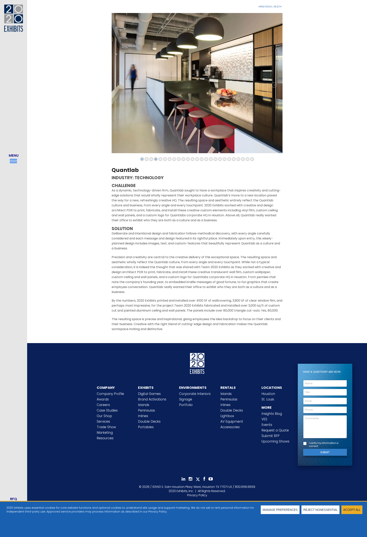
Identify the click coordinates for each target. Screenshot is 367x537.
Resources (105, 438)
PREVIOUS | (266, 6)
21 (233, 159)
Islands (143, 405)
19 (224, 159)
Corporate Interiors (195, 393)
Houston (268, 393)
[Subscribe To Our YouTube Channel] (210, 479)
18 (220, 159)
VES (264, 419)
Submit (325, 452)
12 (192, 159)
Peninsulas (146, 410)
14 (201, 159)
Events (266, 424)
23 (243, 159)
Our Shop (104, 416)
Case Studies (107, 410)
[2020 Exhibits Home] (197, 364)
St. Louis (267, 399)
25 (252, 159)
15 (206, 159)
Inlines (143, 416)
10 (183, 159)
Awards (103, 399)
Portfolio (186, 405)
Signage (185, 399)
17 (215, 159)
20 (229, 159)
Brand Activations (152, 399)
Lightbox (227, 416)
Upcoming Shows (275, 441)
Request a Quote (275, 430)
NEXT (277, 6)
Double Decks (149, 421)
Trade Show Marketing (106, 430)
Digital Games (149, 393)
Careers (103, 405)
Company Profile (110, 393)
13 (197, 159)
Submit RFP (270, 436)
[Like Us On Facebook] (204, 479)
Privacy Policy (197, 495)
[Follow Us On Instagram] (190, 479)
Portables (146, 427)
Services (103, 421)
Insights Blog (271, 413)
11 (188, 159)
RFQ (13, 498)
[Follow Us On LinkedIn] (183, 479)
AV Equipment (231, 421)
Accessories (230, 427)
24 (247, 159)
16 (210, 159)
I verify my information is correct (324, 445)
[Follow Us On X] (197, 479)
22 (238, 159)
